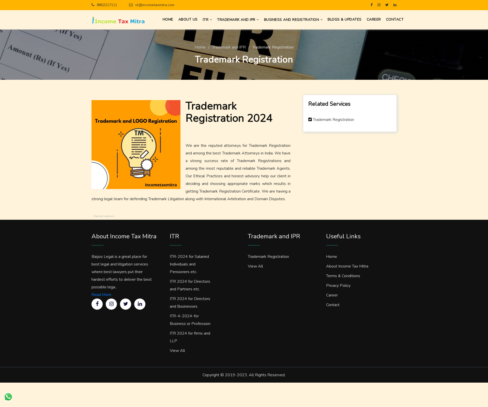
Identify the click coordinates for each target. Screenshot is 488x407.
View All (177, 350)
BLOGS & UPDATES (345, 19)
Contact (333, 305)
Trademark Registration (333, 119)
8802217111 (107, 5)
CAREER (374, 19)
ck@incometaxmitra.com (154, 5)
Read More (101, 295)
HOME (168, 19)
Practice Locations (104, 216)
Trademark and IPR (236, 19)
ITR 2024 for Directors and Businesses (190, 302)
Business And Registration (292, 19)
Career (332, 295)
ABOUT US (188, 19)
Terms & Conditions (343, 276)
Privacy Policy (338, 285)
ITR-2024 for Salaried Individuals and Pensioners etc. (189, 264)
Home (200, 47)
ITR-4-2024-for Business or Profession (190, 319)
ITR (206, 19)
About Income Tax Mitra (347, 266)
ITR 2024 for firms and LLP (190, 337)
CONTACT (395, 19)
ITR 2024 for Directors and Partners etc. (190, 285)
